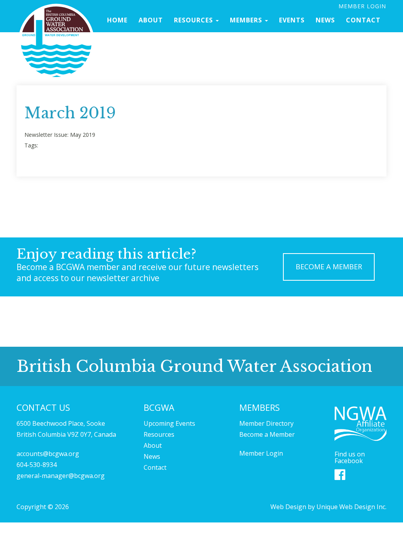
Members (247, 20)
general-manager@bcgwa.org (61, 475)
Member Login (362, 6)
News (325, 20)
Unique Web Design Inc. (351, 506)
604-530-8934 (37, 464)
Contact (363, 20)
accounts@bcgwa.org (48, 453)
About (151, 20)
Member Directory (266, 423)
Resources (194, 20)
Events (292, 20)
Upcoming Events (169, 423)
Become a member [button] (329, 266)
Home (117, 20)
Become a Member (267, 434)
